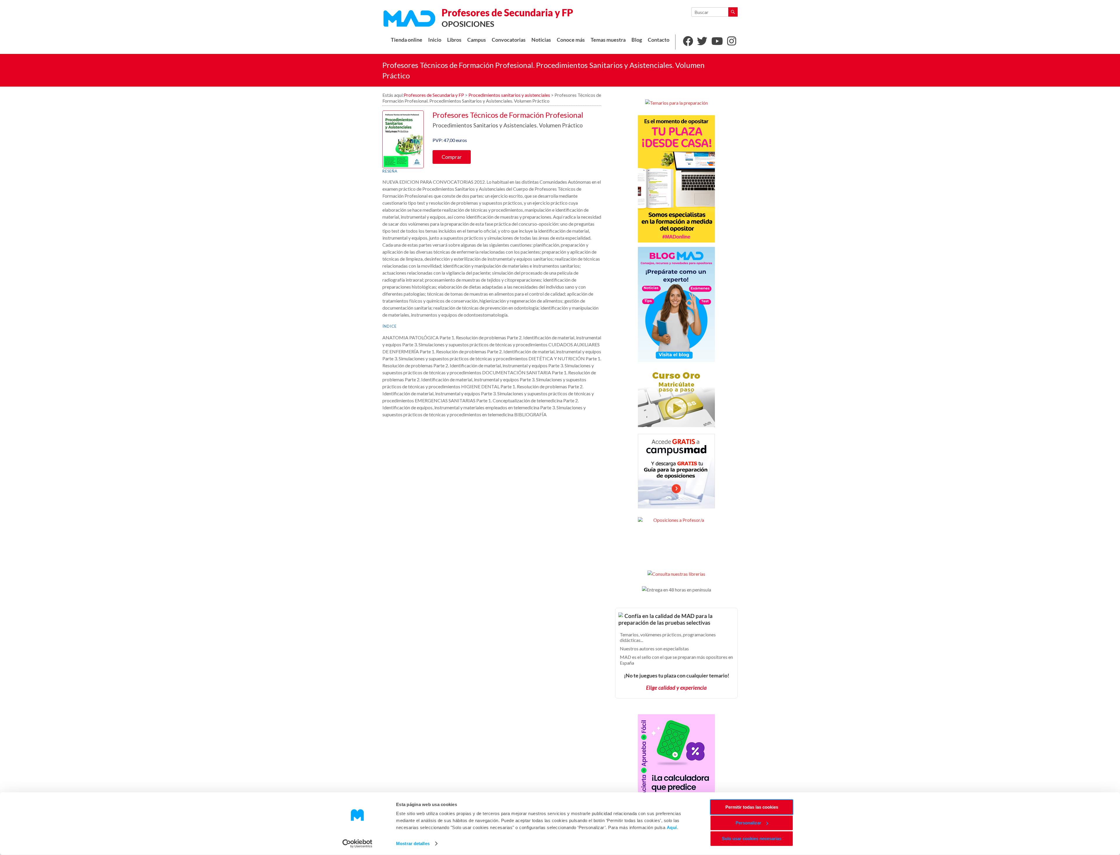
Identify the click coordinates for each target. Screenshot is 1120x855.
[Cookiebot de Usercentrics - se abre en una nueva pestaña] (357, 843)
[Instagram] (732, 42)
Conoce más (571, 40)
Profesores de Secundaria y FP (507, 12)
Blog (636, 40)
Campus (476, 40)
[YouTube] (717, 42)
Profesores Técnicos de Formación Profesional (508, 114)
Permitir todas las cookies (751, 807)
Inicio (434, 40)
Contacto (658, 40)
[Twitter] (702, 42)
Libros (454, 40)
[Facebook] (687, 42)
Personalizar (748, 822)
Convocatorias (509, 40)
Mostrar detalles (413, 843)
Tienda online (406, 40)
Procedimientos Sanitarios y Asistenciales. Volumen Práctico (508, 125)
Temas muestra (608, 40)
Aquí (672, 827)
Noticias (541, 40)
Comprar (452, 157)
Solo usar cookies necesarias (751, 838)
